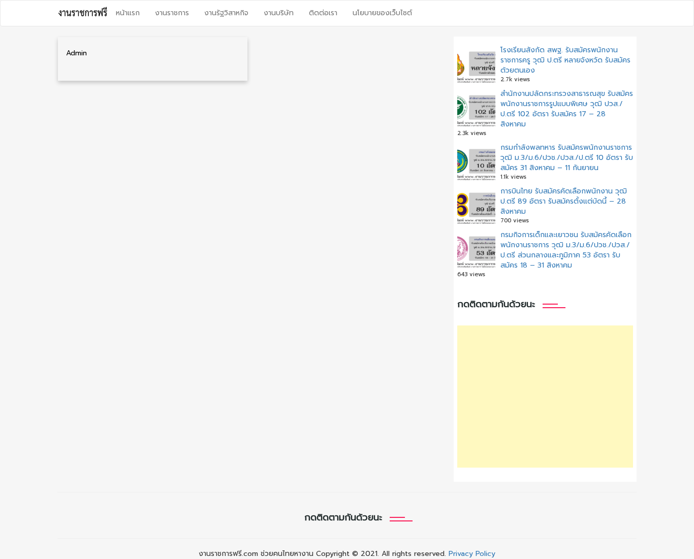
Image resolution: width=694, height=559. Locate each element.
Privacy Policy (472, 553)
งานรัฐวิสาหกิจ (226, 13)
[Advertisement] (545, 396)
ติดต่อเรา (323, 13)
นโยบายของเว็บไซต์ (382, 13)
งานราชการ (172, 13)
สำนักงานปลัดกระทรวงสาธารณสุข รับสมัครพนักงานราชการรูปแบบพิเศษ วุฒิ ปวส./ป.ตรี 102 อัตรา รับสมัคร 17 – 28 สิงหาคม (566, 108)
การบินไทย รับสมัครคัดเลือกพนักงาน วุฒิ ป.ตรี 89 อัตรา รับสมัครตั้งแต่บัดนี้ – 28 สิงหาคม (563, 201)
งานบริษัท (279, 13)
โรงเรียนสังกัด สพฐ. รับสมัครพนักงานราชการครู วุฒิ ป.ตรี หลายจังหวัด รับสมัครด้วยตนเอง (565, 60)
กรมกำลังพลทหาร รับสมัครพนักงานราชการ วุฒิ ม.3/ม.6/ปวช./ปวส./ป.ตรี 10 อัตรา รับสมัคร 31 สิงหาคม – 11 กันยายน (566, 157)
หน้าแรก (128, 13)
